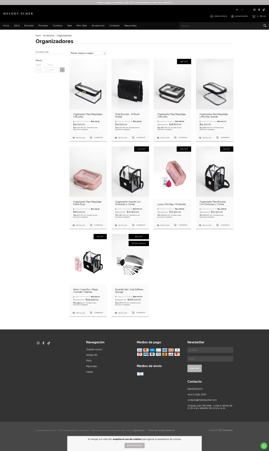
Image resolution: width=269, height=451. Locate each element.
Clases (89, 372)
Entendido (134, 445)
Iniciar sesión (241, 16)
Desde (38, 65)
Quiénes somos (94, 349)
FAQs (89, 360)
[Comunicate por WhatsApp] (263, 445)
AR (237, 10)
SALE (17, 25)
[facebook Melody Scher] (259, 9)
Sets (69, 25)
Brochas (29, 25)
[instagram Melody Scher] (254, 9)
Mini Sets (82, 25)
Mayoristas (130, 25)
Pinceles (43, 25)
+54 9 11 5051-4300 (196, 394)
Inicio (6, 25)
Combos (58, 25)
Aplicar (62, 69)
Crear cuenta (220, 16)
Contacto (114, 25)
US (242, 10)
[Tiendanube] (220, 431)
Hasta (51, 65)
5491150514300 (195, 388)
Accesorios (98, 25)
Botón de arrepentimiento (162, 430)
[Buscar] (265, 25)
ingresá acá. (139, 430)
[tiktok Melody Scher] (264, 9)
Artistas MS (91, 355)
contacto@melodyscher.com (202, 400)
